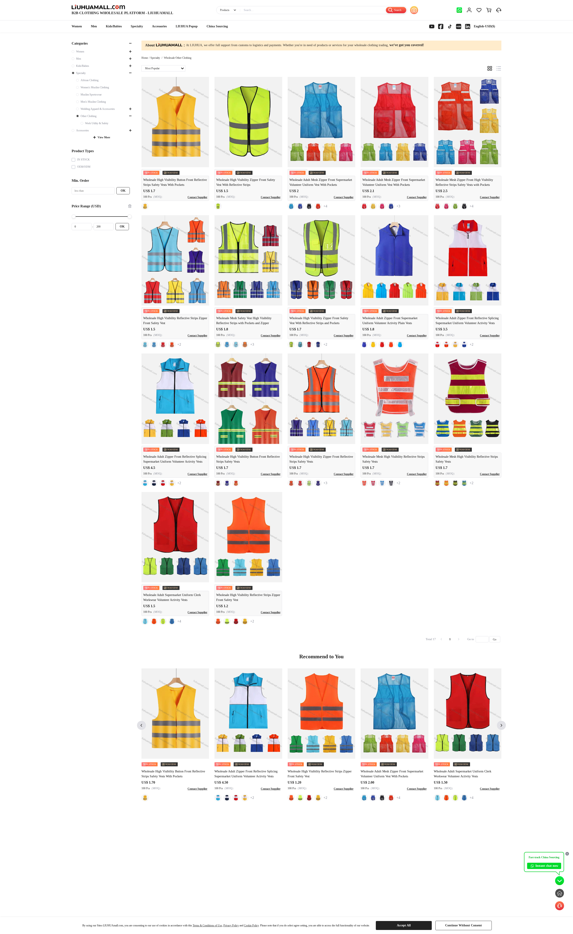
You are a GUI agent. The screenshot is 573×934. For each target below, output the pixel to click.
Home (144, 57)
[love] (479, 10)
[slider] (102, 216)
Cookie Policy (251, 925)
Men (94, 26)
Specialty (137, 26)
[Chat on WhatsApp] (459, 10)
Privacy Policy (231, 925)
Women (77, 26)
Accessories (159, 26)
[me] (469, 10)
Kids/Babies (114, 26)
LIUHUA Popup (187, 26)
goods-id (122, 13)
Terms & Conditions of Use (207, 925)
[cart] (489, 10)
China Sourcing (217, 26)
